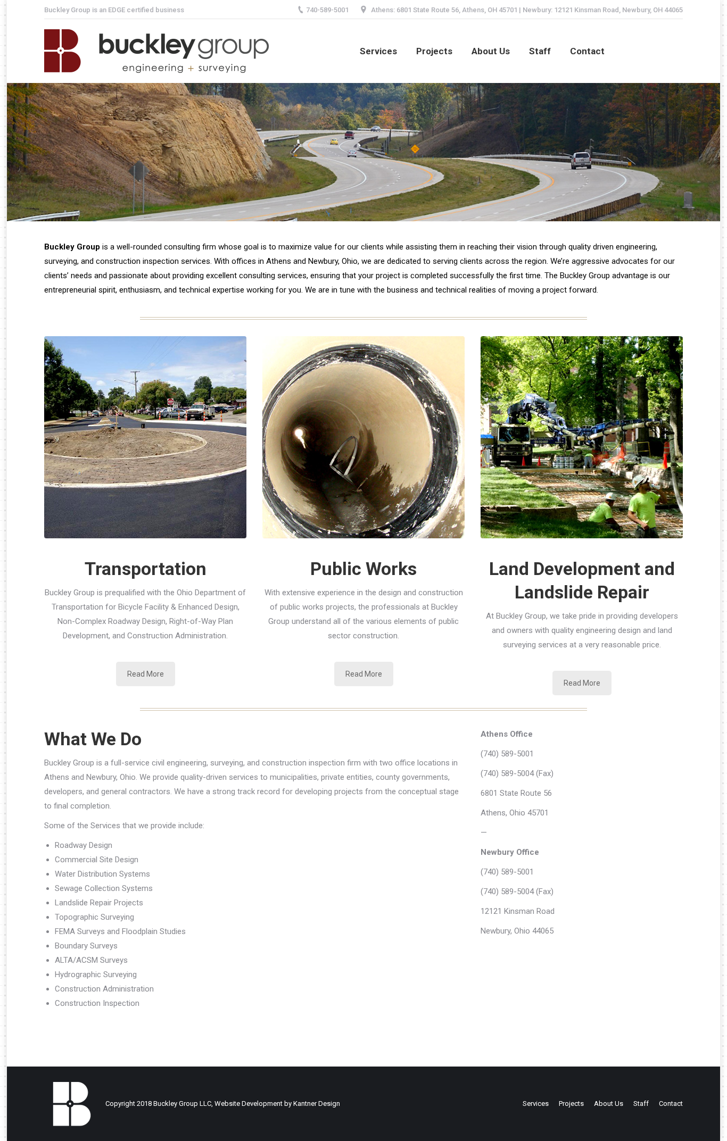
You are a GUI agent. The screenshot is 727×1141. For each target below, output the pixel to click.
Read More (145, 674)
